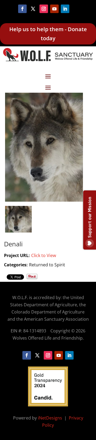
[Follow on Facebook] (22, 9)
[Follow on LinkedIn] (65, 9)
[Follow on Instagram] (43, 9)
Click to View (43, 255)
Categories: (16, 265)
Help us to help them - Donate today (48, 34)
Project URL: (17, 255)
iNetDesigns (50, 418)
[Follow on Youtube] (54, 9)
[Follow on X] (33, 9)
